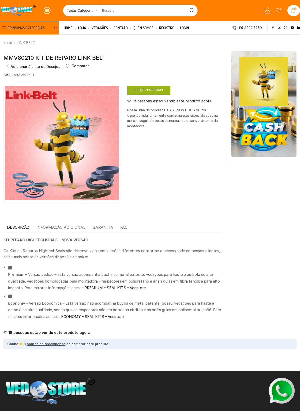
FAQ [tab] (124, 227)
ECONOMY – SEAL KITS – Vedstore (92, 316)
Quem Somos (143, 28)
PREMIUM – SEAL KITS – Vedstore (115, 288)
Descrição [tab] (18, 227)
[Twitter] (279, 28)
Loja (82, 28)
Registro (166, 28)
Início (8, 43)
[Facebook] (272, 28)
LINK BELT (26, 43)
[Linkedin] (298, 28)
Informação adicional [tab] (61, 227)
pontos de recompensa (46, 344)
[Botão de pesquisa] (191, 10)
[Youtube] (292, 28)
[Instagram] (285, 28)
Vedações (100, 28)
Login (184, 28)
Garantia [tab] (103, 227)
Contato (120, 28)
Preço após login (149, 90)
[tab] (18, 227)
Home (68, 28)
